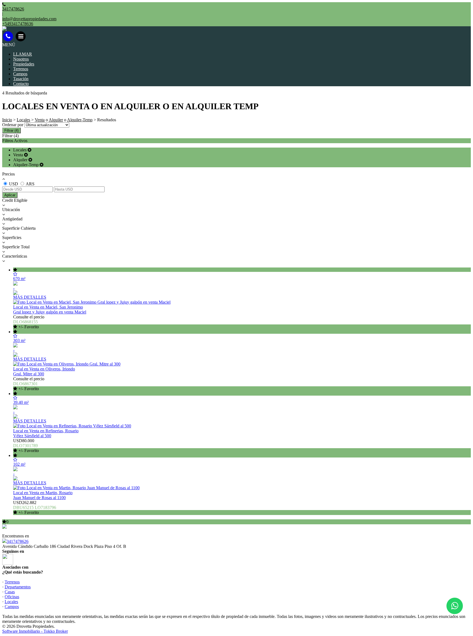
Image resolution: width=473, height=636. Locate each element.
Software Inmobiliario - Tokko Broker (35, 631)
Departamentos (18, 587)
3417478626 (17, 541)
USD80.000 (26, 445)
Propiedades (23, 64)
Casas (10, 591)
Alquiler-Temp (80, 119)
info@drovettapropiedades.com (29, 18)
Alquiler (56, 119)
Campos (20, 73)
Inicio (7, 119)
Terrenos (20, 69)
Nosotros (21, 59)
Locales (23, 119)
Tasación (20, 78)
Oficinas (12, 596)
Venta (40, 119)
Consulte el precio (28, 322)
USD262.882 (34, 507)
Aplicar (9, 195)
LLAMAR (22, 54)
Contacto (21, 83)
